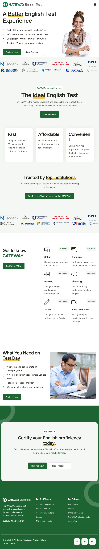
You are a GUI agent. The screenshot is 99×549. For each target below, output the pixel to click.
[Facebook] (77, 541)
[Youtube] (92, 541)
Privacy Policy (38, 540)
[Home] (22, 4)
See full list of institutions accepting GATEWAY (49, 196)
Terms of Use (9, 543)
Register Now (12, 52)
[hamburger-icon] (95, 4)
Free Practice (32, 52)
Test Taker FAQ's (13, 266)
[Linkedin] (84, 541)
